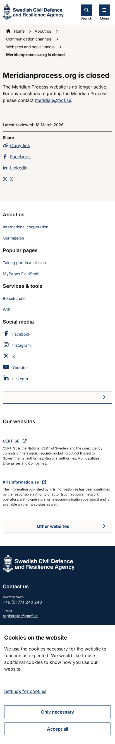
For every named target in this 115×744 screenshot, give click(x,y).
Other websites (53, 526)
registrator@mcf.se (20, 615)
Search (86, 18)
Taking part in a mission (24, 262)
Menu (104, 18)
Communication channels (29, 39)
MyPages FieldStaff (21, 273)
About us (43, 31)
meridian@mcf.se (53, 100)
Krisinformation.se (21, 482)
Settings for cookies (25, 691)
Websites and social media (31, 46)
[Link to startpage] (33, 12)
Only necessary (57, 712)
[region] (57, 684)
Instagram (21, 345)
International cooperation (25, 226)
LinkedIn (19, 168)
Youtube (20, 367)
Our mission (13, 238)
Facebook (20, 156)
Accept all (57, 729)
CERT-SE (11, 441)
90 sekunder (14, 298)
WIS (6, 309)
